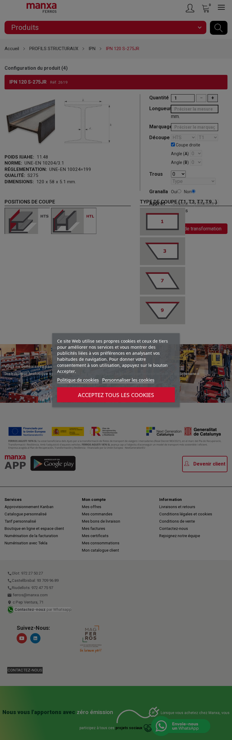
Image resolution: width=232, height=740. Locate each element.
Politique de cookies (78, 379)
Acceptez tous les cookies (116, 394)
